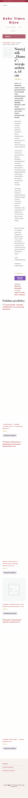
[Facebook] (14, 10)
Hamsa (16, 292)
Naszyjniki (17, 288)
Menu (7, 36)
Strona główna (6, 42)
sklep (13, 42)
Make (9, 785)
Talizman (22, 295)
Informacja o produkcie (8, 770)
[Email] (11, 10)
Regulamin (5, 763)
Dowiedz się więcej (10, 613)
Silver (16, 295)
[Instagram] (17, 10)
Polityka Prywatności (7, 767)
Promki (22, 292)
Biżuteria (17, 286)
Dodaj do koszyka (20, 278)
